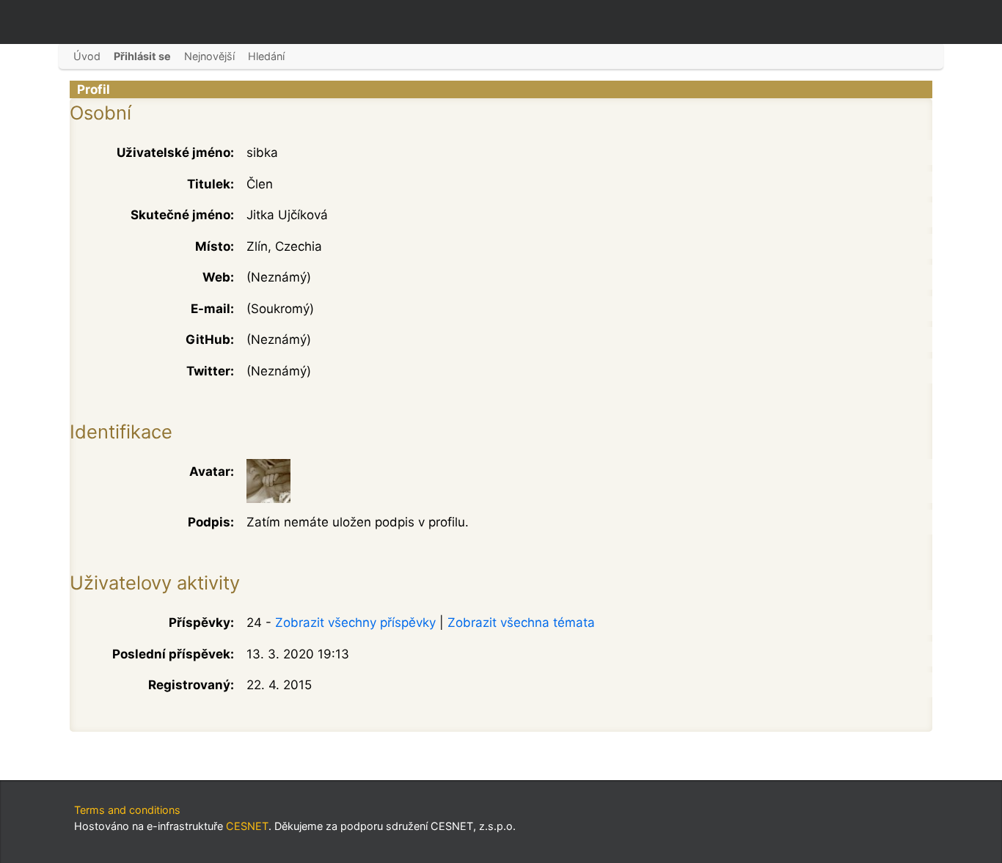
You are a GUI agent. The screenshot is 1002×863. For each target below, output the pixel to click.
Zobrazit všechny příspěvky (355, 622)
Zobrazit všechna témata (521, 622)
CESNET (247, 826)
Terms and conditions (127, 810)
